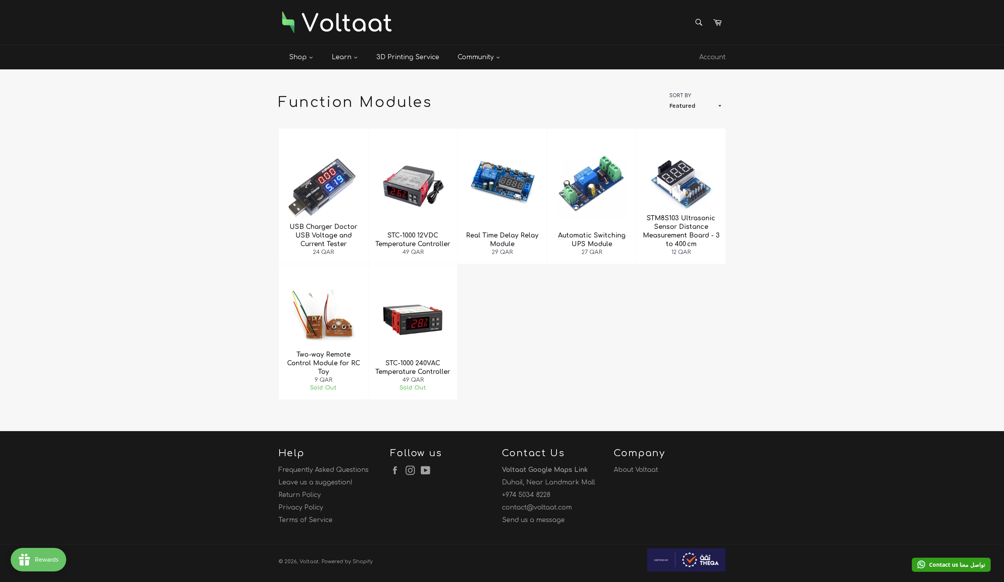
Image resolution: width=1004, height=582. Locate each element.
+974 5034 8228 (526, 495)
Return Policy (299, 495)
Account (712, 57)
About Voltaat (636, 469)
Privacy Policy (300, 507)
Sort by (680, 95)
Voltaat (309, 561)
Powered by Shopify (347, 561)
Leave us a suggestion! (315, 482)
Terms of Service (305, 520)
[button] (951, 565)
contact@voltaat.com (537, 507)
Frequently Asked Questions (323, 469)
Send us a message (533, 520)
